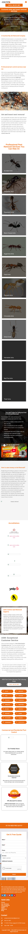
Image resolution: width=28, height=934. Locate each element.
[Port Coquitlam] (3, 717)
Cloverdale (20, 695)
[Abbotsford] (16, 708)
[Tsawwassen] (16, 699)
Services (4, 855)
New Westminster (21, 722)
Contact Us (4, 906)
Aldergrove (7, 704)
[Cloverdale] (16, 695)
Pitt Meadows (8, 722)
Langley (20, 713)
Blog (2, 910)
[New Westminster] (16, 722)
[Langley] (16, 713)
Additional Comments (7, 861)
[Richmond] (3, 713)
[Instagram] (7, 895)
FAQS (2, 908)
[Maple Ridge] (16, 704)
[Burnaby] (3, 708)
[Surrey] (3, 691)
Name (4, 839)
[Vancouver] (3, 699)
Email (3, 845)
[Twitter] (5, 895)
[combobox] (3, 852)
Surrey (6, 691)
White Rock (20, 691)
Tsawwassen (21, 700)
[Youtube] (10, 895)
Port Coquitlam (7, 717)
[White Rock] (16, 691)
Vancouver (7, 700)
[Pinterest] (14, 895)
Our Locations (5, 905)
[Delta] (3, 695)
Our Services (5, 904)
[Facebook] (2, 895)
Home (3, 902)
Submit (14, 874)
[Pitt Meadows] (3, 722)
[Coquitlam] (16, 717)
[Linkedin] (12, 895)
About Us (4, 909)
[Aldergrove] (3, 704)
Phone (3, 850)
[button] (26, 2)
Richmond (7, 713)
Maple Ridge (21, 704)
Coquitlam (20, 717)
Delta (6, 695)
